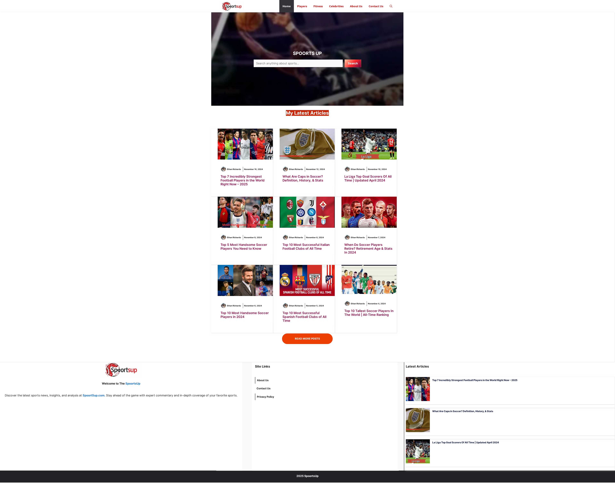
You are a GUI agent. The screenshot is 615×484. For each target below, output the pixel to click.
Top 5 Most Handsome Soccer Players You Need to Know (244, 246)
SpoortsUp (132, 383)
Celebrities (336, 6)
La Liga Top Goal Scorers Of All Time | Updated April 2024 (368, 178)
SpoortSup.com (93, 395)
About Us (356, 6)
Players (302, 6)
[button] (391, 6)
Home (287, 6)
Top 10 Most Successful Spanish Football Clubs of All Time (304, 317)
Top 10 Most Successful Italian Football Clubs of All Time (306, 246)
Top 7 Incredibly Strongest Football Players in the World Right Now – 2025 (243, 180)
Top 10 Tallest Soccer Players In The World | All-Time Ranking (369, 313)
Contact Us (376, 6)
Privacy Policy (265, 396)
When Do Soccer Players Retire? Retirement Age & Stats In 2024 (368, 248)
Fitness (318, 6)
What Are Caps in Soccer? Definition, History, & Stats (303, 178)
